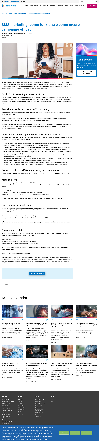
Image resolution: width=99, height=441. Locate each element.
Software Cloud (6, 409)
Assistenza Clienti (39, 399)
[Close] (96, 433)
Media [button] (76, 5)
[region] (49, 433)
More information (42, 439)
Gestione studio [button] (28, 5)
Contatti (20, 401)
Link (36, 414)
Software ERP (5, 399)
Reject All (75, 433)
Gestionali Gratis (6, 416)
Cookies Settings (64, 433)
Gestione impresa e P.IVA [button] (41, 5)
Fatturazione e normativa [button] (56, 5)
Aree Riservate (39, 401)
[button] (23, 2)
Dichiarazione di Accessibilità (39, 409)
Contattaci (92, 5)
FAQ (52, 401)
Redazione (9, 33)
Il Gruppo (20, 399)
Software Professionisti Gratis (8, 418)
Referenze (21, 405)
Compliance (21, 409)
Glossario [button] (82, 5)
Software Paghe (6, 414)
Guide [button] (71, 5)
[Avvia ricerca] (96, 1)
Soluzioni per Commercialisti (6, 406)
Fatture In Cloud (6, 403)
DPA (52, 399)
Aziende (4, 38)
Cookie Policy (38, 407)
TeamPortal (38, 416)
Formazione (21, 415)
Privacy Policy (38, 405)
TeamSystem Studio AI (8, 401)
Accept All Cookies (86, 433)
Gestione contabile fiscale (7, 411)
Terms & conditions (40, 403)
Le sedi (20, 403)
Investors (20, 411)
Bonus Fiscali (5, 423)
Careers (20, 413)
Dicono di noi (21, 407)
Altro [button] (65, 5)
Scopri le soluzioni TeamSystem (86, 72)
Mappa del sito (39, 412)
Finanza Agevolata (7, 421)
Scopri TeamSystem (37, 273)
